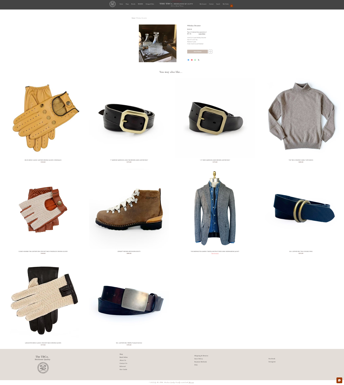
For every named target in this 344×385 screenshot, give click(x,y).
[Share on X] (199, 60)
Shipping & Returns (201, 356)
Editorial (123, 366)
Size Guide (123, 369)
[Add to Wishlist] (210, 51)
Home (133, 18)
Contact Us (123, 363)
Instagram (272, 362)
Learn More (202, 34)
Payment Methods (200, 362)
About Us (123, 360)
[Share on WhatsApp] (195, 60)
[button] (231, 5)
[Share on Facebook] (188, 60)
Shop (121, 354)
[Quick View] (43, 118)
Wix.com (191, 383)
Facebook (272, 359)
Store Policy (198, 359)
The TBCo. (43, 356)
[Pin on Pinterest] (192, 60)
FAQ (196, 365)
